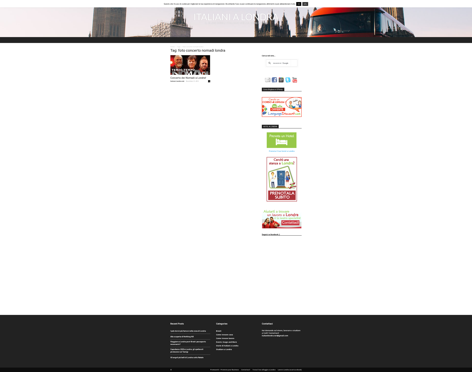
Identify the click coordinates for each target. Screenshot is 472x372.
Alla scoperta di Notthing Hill (182, 337)
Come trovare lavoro (225, 338)
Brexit (218, 331)
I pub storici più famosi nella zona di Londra (188, 331)
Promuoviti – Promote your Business (224, 370)
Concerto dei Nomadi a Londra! (188, 77)
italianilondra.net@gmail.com (275, 335)
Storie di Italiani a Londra (227, 345)
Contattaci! (245, 370)
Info (305, 4)
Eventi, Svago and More (226, 342)
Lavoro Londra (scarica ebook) (290, 370)
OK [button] (299, 4)
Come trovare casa (224, 334)
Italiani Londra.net (177, 81)
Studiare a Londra (224, 349)
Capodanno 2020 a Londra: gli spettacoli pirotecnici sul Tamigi (186, 350)
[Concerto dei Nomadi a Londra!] (190, 65)
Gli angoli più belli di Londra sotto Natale (186, 357)
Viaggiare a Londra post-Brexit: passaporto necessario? (188, 343)
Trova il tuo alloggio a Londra (263, 370)
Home (172, 47)
